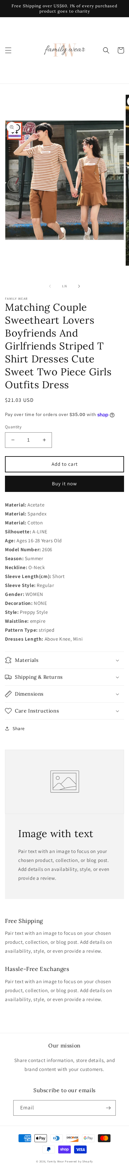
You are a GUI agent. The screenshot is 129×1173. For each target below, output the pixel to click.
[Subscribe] (108, 1108)
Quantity (13, 427)
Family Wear (55, 1161)
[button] (8, 50)
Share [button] (19, 728)
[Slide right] (79, 286)
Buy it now (64, 483)
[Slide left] (50, 286)
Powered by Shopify (79, 1161)
